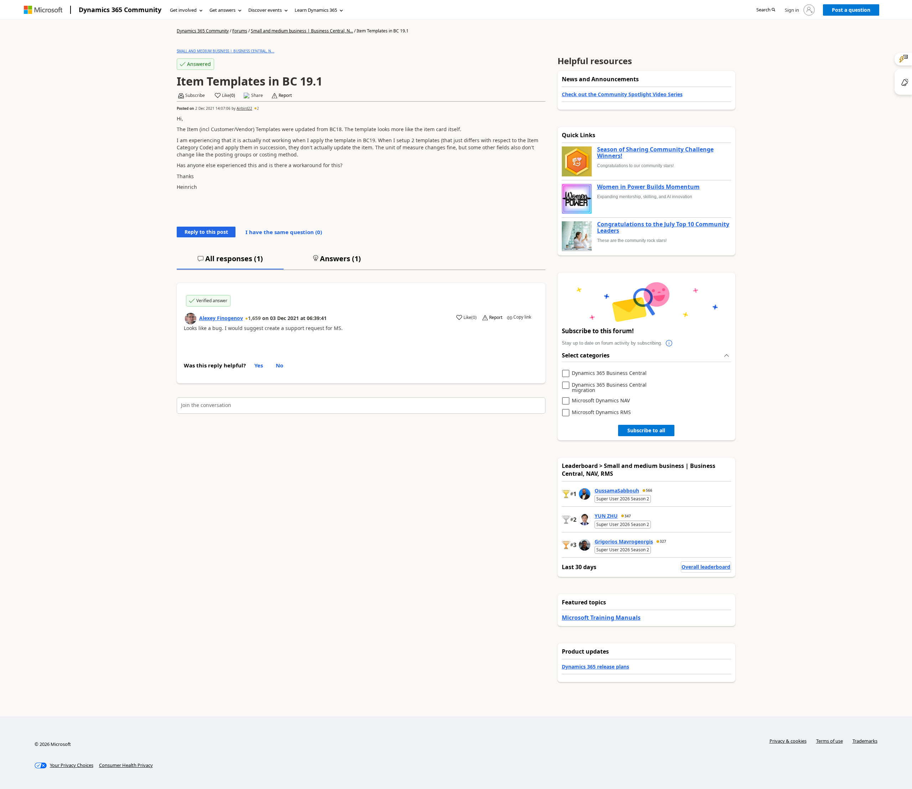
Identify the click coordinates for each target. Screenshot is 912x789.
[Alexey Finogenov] (190, 318)
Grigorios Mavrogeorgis (624, 541)
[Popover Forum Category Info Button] (669, 343)
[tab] (230, 261)
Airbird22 (244, 108)
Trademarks (865, 741)
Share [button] (257, 95)
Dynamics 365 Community (120, 9)
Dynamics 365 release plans (595, 666)
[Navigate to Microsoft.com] (43, 10)
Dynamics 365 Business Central (609, 373)
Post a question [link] (851, 9)
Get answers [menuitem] (222, 10)
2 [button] (258, 108)
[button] (765, 10)
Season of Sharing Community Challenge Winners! (655, 152)
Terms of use (829, 741)
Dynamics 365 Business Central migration (609, 387)
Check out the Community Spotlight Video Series (622, 94)
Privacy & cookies (788, 741)
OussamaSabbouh (617, 490)
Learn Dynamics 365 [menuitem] (316, 10)
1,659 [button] (254, 318)
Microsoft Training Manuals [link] (601, 618)
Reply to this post (206, 231)
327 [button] (663, 541)
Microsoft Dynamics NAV (601, 401)
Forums (239, 31)
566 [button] (649, 490)
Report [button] (285, 95)
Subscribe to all (646, 430)
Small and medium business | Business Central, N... (302, 31)
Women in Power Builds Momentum (648, 187)
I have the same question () (283, 232)
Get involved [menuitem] (183, 10)
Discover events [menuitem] (265, 10)
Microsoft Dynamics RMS (601, 412)
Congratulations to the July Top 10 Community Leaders (663, 227)
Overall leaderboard (706, 566)
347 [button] (628, 516)
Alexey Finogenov (221, 318)
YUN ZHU (606, 515)
